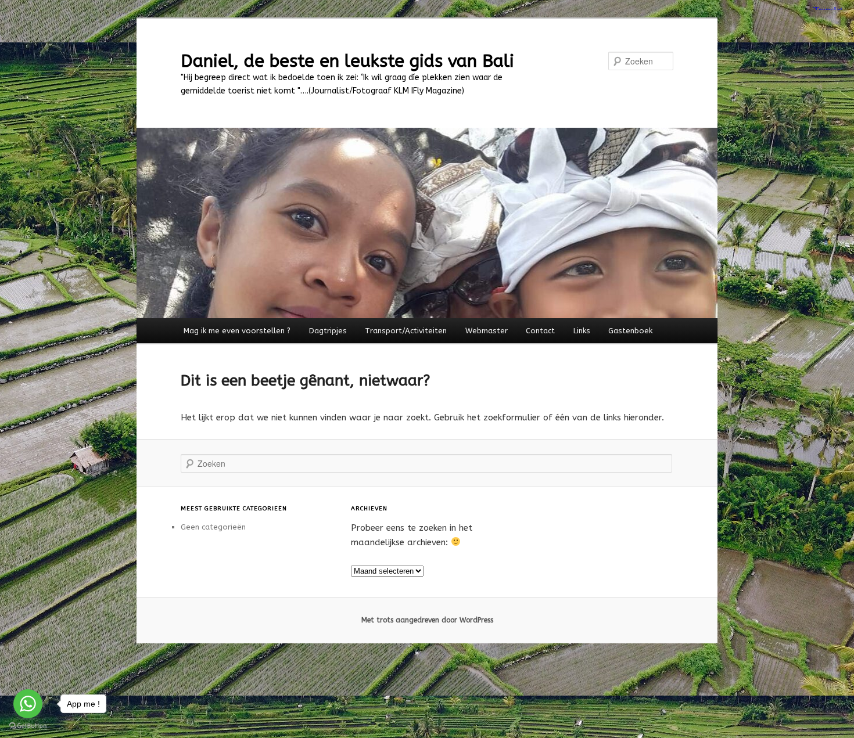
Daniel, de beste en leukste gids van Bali (347, 61)
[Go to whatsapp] (27, 703)
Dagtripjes (328, 330)
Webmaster (486, 330)
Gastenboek (630, 330)
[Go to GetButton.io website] (27, 726)
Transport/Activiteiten (406, 330)
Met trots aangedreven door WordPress (427, 620)
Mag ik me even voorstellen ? (237, 330)
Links (581, 330)
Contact (540, 330)
